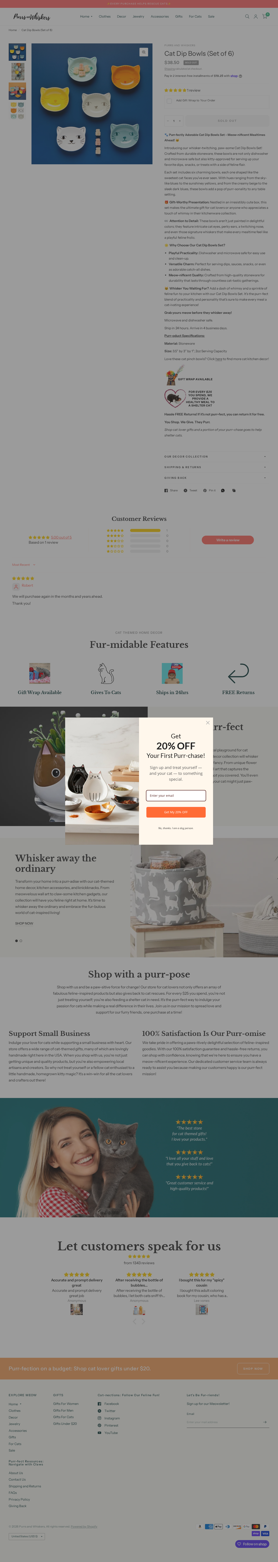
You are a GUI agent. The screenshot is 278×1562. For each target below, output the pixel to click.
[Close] (208, 723)
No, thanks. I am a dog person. (176, 828)
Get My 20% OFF (176, 812)
